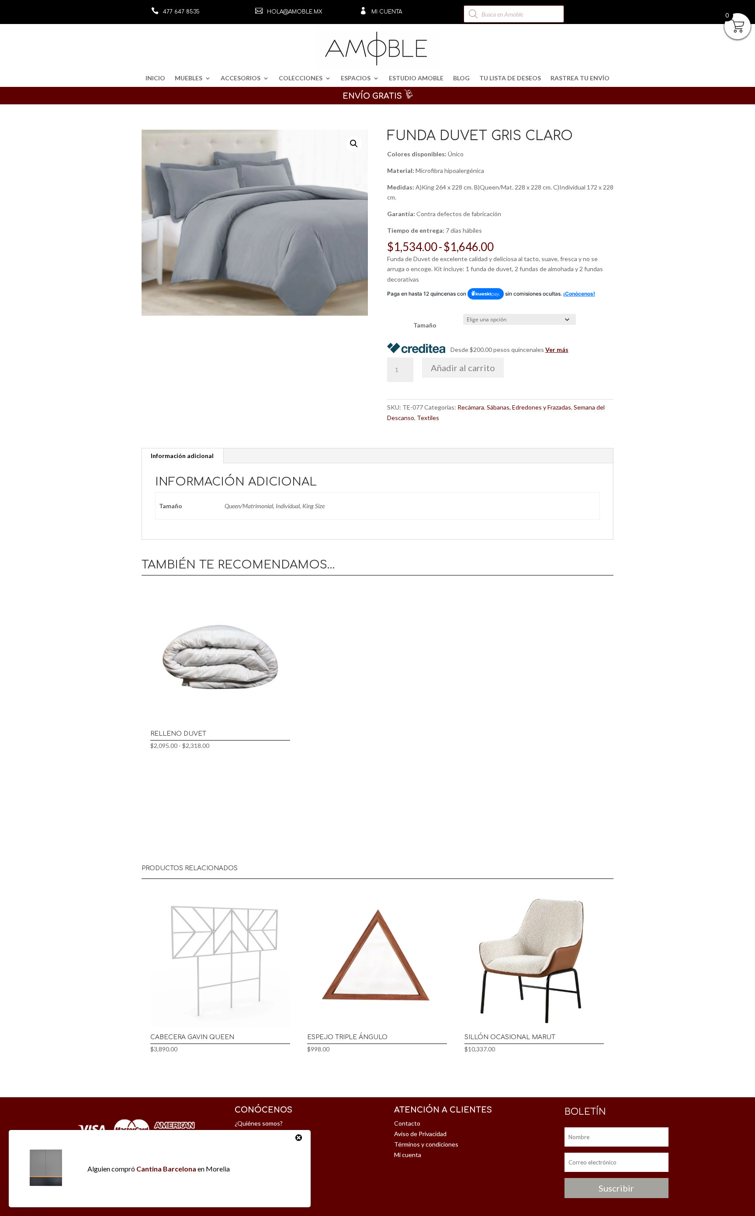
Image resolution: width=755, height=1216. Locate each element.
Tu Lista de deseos (510, 78)
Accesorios (240, 78)
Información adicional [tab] (182, 455)
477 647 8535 (181, 12)
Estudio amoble (416, 78)
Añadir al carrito (463, 367)
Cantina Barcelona (166, 1168)
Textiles (428, 417)
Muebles (188, 78)
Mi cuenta (386, 12)
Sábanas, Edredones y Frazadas (529, 407)
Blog (461, 78)
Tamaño (424, 325)
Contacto (407, 1123)
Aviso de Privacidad (420, 1133)
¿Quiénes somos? (259, 1123)
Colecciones (300, 78)
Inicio (155, 78)
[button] (354, 144)
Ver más (556, 349)
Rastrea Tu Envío (580, 78)
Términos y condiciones (426, 1144)
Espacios (356, 78)
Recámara (470, 407)
